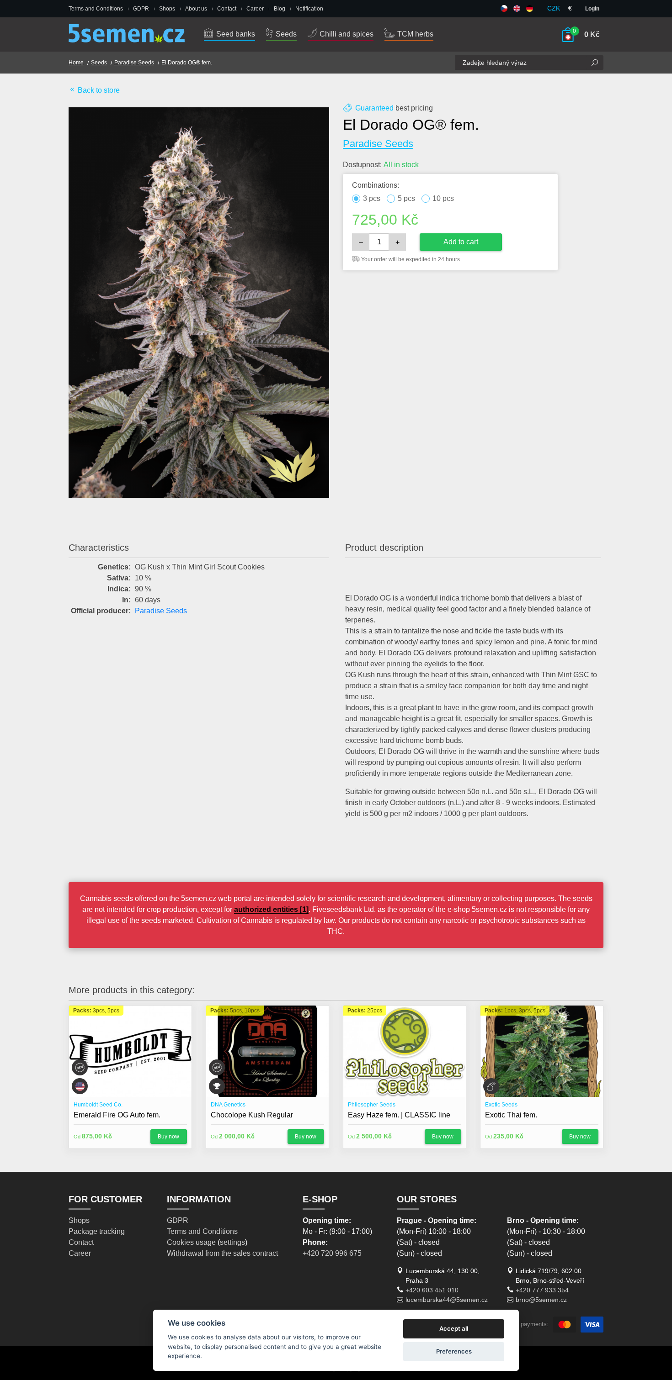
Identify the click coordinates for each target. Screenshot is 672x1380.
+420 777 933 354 (542, 1290)
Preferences (454, 1351)
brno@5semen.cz (541, 1299)
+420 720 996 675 (332, 1253)
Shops (167, 8)
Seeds (285, 34)
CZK (553, 8)
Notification (309, 8)
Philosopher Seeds (371, 1104)
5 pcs (406, 198)
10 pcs (443, 198)
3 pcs (371, 198)
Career (255, 8)
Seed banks (234, 34)
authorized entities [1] (271, 909)
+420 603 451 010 (432, 1290)
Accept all (453, 1328)
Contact (226, 8)
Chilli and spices (345, 34)
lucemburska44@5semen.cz (446, 1299)
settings (232, 1242)
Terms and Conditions (96, 8)
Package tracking (97, 1231)
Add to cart (460, 242)
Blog (279, 8)
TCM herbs (414, 34)
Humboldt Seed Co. (98, 1104)
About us (196, 8)
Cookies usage (191, 1242)
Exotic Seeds (501, 1104)
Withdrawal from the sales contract (222, 1253)
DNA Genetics (228, 1104)
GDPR (141, 8)
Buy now (168, 1136)
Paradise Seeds (134, 62)
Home (76, 62)
